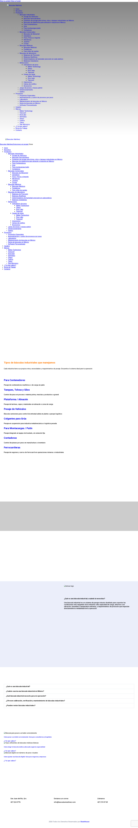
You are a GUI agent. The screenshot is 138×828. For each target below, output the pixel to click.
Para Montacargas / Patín (18, 428)
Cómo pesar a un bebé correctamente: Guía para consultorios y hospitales (28, 737)
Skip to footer (16, 1)
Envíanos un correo (61, 799)
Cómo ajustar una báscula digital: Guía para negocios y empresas (25, 756)
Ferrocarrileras (12, 447)
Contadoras (10, 437)
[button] (69, 686)
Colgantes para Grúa (15, 418)
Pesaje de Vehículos (15, 409)
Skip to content (5, 1)
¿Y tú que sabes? (10, 741)
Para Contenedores (14, 380)
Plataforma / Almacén (16, 399)
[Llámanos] (94, 799)
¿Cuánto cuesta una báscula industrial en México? (25, 691)
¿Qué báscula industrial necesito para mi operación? (26, 696)
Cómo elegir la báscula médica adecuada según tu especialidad (24, 747)
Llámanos (101, 799)
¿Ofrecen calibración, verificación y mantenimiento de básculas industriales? (35, 701)
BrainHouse (85, 822)
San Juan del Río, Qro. (19, 799)
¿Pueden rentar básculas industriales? (20, 705)
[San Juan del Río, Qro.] (7, 799)
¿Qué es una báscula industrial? (18, 686)
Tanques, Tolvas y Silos (17, 389)
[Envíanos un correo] (50, 799)
